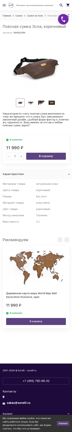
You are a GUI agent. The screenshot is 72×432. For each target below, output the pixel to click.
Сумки (19, 15)
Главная (7, 15)
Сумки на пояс (35, 15)
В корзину (46, 156)
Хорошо (63, 423)
